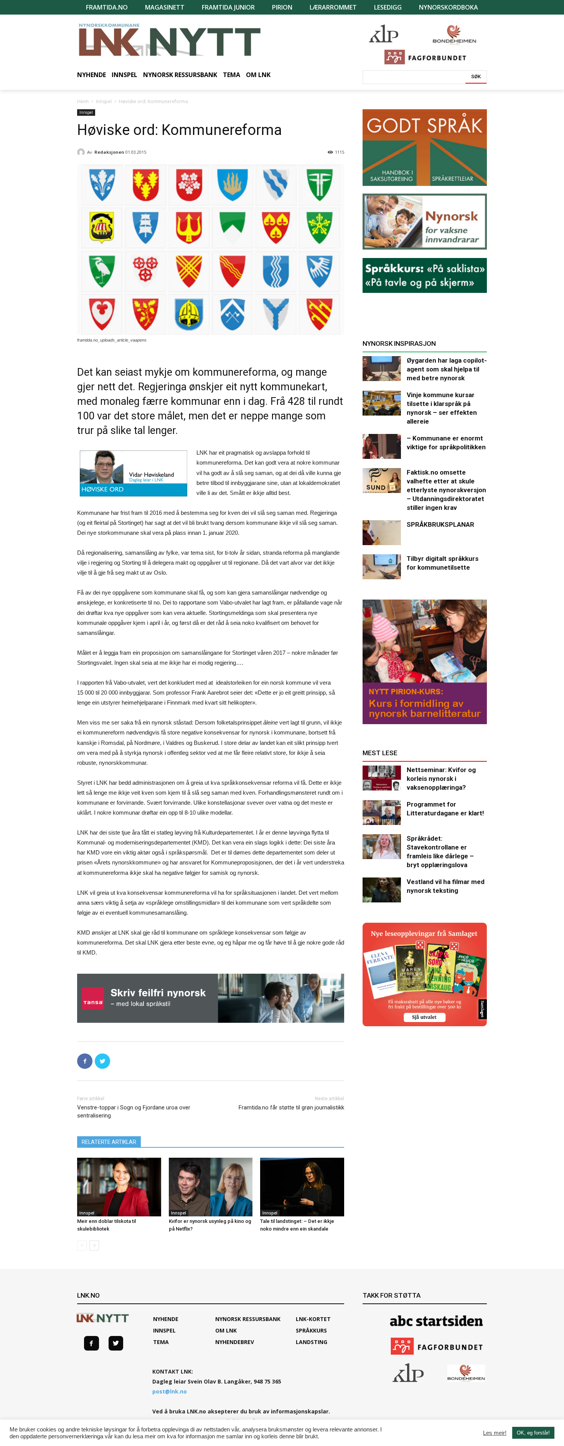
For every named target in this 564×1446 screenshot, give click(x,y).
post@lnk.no (169, 1391)
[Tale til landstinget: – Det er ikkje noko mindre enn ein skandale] (302, 1187)
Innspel (104, 101)
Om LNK (226, 1330)
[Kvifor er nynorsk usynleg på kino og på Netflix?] (211, 1187)
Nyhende (165, 1319)
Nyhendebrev (234, 1342)
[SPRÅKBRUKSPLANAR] (382, 532)
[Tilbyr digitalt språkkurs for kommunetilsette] (382, 566)
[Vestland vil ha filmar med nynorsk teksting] (382, 889)
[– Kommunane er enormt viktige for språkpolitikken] (382, 446)
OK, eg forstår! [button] (533, 1433)
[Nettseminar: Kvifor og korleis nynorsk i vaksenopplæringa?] (382, 778)
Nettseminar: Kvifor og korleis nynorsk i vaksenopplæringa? (441, 778)
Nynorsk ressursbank (247, 1319)
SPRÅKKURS (311, 1330)
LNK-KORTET (313, 1319)
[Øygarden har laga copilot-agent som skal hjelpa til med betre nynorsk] (382, 368)
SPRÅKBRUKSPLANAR (440, 524)
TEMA (161, 1342)
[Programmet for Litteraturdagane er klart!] (382, 812)
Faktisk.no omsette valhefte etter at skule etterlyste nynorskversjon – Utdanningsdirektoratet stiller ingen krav (446, 489)
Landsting (311, 1342)
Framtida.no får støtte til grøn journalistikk (291, 1107)
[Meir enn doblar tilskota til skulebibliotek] (119, 1187)
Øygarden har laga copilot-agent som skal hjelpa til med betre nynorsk (447, 369)
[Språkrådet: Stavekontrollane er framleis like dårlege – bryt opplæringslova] (382, 846)
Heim (83, 101)
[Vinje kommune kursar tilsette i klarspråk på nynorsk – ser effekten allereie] (382, 403)
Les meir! (494, 1433)
